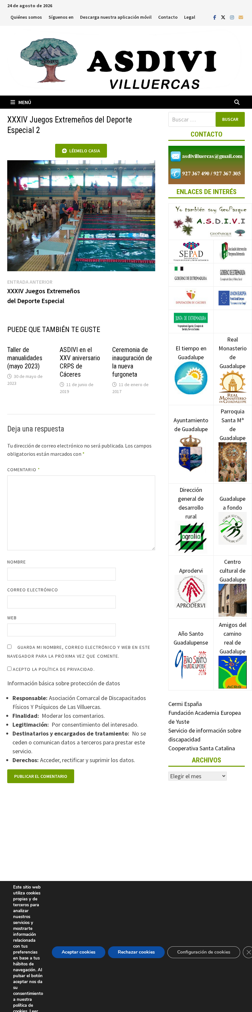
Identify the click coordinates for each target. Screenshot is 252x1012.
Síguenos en (61, 17)
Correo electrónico (32, 590)
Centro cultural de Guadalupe (232, 570)
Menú (24, 102)
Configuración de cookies (203, 952)
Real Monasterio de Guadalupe (233, 353)
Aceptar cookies (78, 952)
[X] (223, 17)
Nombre (16, 562)
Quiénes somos (26, 17)
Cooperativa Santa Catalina (201, 748)
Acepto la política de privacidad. (53, 669)
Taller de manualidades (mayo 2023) (24, 358)
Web (12, 618)
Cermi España (185, 704)
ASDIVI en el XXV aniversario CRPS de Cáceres (80, 362)
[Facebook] (215, 17)
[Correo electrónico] (241, 17)
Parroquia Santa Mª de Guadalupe (232, 424)
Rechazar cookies (136, 952)
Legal (189, 17)
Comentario (23, 470)
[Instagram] (232, 17)
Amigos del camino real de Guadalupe (232, 638)
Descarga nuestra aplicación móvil (116, 17)
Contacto (168, 17)
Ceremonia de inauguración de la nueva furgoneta (132, 362)
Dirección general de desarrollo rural (191, 503)
